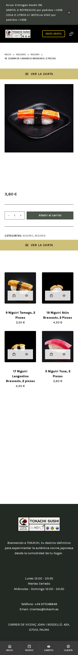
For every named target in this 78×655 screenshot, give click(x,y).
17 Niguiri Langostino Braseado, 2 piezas (20, 376)
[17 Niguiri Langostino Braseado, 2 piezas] (20, 346)
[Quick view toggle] (26, 296)
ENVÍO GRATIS (54, 33)
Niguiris (40, 235)
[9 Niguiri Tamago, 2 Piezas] (20, 288)
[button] (14, 296)
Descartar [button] (69, 13)
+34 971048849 (46, 604)
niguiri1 (28, 235)
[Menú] (71, 34)
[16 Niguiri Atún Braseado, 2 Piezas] (57, 288)
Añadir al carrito (50, 215)
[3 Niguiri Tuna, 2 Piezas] (57, 346)
